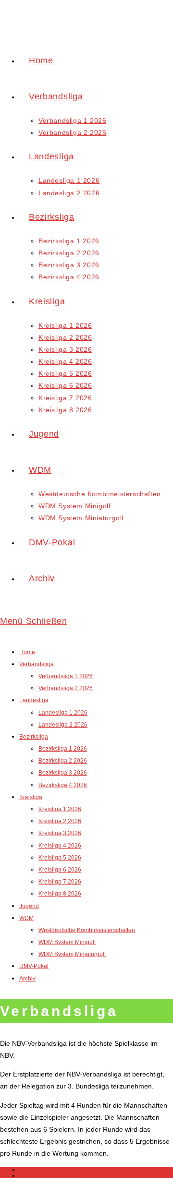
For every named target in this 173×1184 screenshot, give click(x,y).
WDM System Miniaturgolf (72, 954)
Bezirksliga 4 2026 (62, 785)
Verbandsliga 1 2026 (65, 676)
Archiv (27, 978)
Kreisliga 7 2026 (59, 881)
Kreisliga (30, 797)
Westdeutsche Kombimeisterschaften (86, 930)
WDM (26, 918)
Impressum (33, 1169)
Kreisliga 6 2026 (59, 869)
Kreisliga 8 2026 (59, 893)
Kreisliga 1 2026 (59, 809)
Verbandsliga (36, 664)
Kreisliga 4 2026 (59, 845)
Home (27, 652)
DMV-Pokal (34, 966)
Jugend (29, 906)
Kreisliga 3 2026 (59, 833)
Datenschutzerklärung (48, 1175)
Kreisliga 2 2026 (59, 821)
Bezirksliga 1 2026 (62, 748)
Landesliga (34, 700)
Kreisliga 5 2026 (59, 857)
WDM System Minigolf (67, 942)
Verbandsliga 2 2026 (65, 688)
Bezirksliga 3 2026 (62, 772)
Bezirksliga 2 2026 (62, 760)
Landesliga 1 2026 (62, 712)
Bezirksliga (33, 736)
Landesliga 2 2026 (62, 724)
